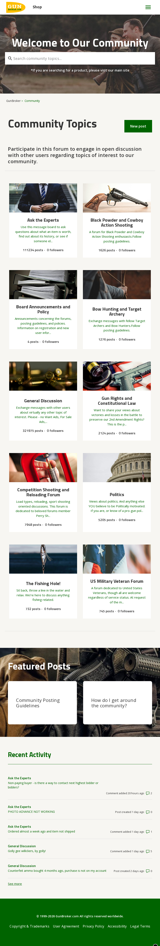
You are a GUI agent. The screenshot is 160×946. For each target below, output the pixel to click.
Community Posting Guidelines (38, 703)
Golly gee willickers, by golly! (27, 851)
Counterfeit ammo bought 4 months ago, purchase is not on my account (57, 871)
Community (32, 101)
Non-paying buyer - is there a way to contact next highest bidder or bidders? (53, 785)
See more (15, 884)
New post (138, 126)
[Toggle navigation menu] (146, 7)
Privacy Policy (93, 926)
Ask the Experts (19, 778)
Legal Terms (140, 926)
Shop (37, 6)
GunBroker (13, 101)
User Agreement (66, 926)
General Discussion (22, 845)
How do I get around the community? (113, 703)
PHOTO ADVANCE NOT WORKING (31, 812)
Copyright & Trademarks (29, 926)
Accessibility (117, 926)
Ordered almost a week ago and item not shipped (41, 831)
